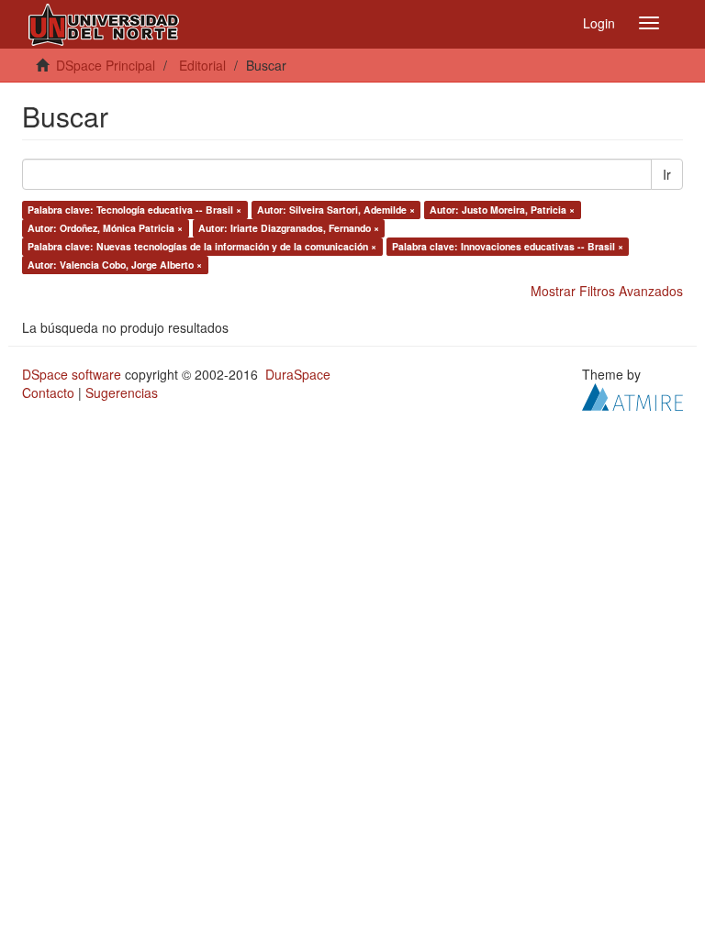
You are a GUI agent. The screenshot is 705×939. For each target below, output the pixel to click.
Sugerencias (121, 392)
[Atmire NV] (632, 395)
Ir (667, 174)
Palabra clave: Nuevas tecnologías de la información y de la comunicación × (202, 246)
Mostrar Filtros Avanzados (607, 291)
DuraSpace (297, 374)
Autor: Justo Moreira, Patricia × (502, 209)
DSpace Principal (105, 65)
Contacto (48, 392)
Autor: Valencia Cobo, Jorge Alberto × (115, 264)
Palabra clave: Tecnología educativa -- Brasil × (134, 209)
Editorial (202, 65)
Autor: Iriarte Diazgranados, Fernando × (288, 228)
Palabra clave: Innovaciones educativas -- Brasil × (507, 246)
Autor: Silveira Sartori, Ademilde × (336, 209)
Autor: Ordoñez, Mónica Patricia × (105, 228)
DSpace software (71, 374)
